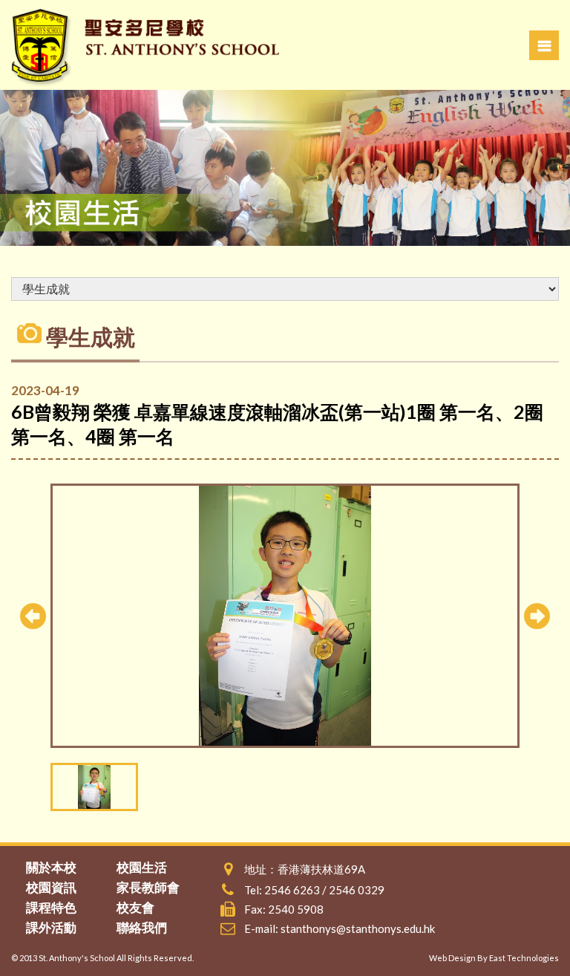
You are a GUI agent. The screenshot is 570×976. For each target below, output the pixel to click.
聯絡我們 (142, 927)
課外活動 (51, 927)
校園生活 (142, 867)
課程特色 (51, 907)
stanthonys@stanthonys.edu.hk (358, 928)
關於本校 (51, 867)
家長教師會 (148, 887)
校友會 (135, 907)
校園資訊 (51, 887)
